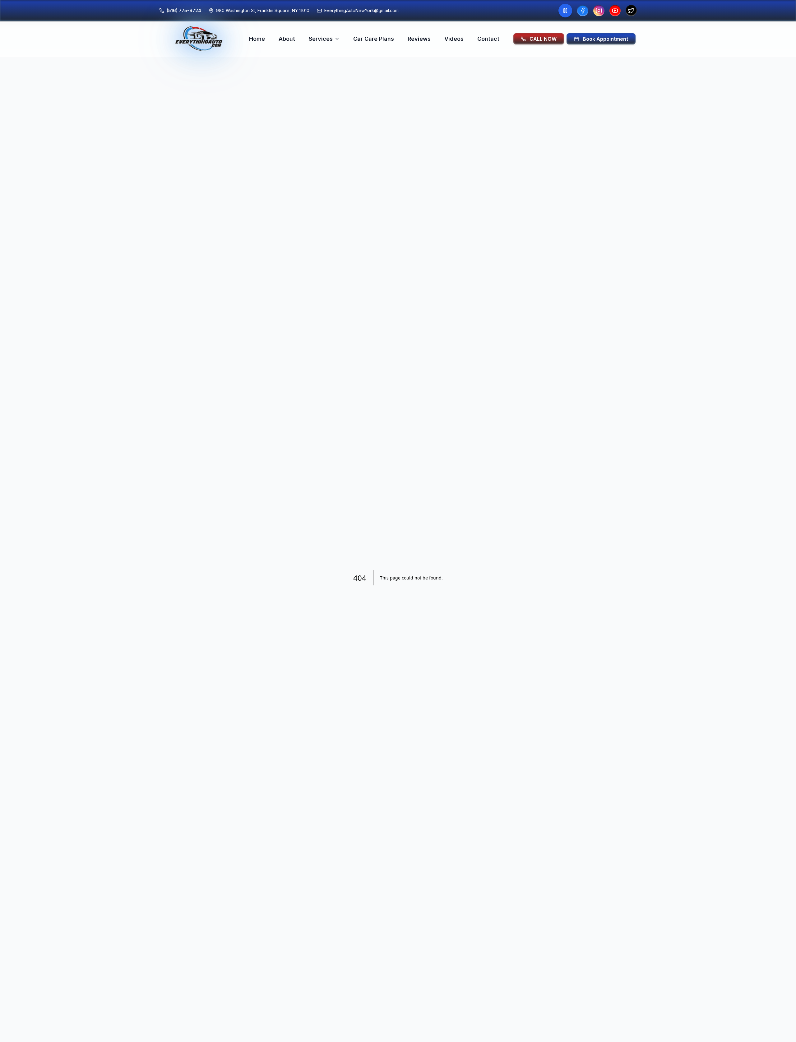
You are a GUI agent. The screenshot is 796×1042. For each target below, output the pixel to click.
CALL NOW (543, 39)
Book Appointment (605, 39)
